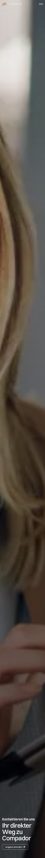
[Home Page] (12, 4)
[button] (41, 4)
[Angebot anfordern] (15, 847)
